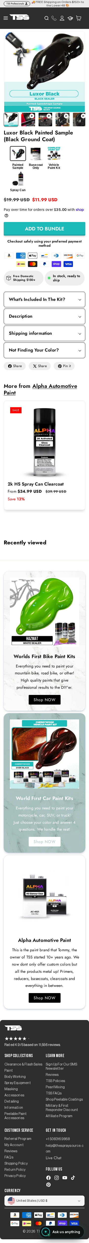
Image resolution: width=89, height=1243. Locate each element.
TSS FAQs (54, 1093)
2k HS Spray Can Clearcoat (36, 484)
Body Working (15, 1077)
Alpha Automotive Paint (40, 389)
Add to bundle (44, 228)
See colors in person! (74, 3)
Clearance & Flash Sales (23, 1064)
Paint (8, 1070)
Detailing (11, 1101)
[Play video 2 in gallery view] (45, 119)
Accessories (14, 1095)
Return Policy (14, 1170)
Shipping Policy (16, 1163)
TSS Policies (55, 1081)
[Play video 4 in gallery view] (79, 119)
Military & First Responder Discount (62, 1108)
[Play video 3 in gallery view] (62, 119)
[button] (78, 18)
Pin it (67, 365)
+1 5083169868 (58, 1139)
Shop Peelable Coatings (64, 1099)
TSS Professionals (15, 3)
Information (13, 1108)
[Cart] (78, 18)
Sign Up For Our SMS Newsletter (61, 1066)
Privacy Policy (15, 1176)
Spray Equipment (17, 1083)
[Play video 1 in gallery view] (28, 119)
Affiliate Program (59, 1116)
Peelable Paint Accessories (15, 1116)
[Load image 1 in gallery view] (11, 119)
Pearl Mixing (55, 1087)
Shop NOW (45, 700)
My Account (14, 1145)
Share (17, 365)
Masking (11, 1089)
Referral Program (17, 1139)
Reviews (52, 1075)
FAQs (8, 1157)
